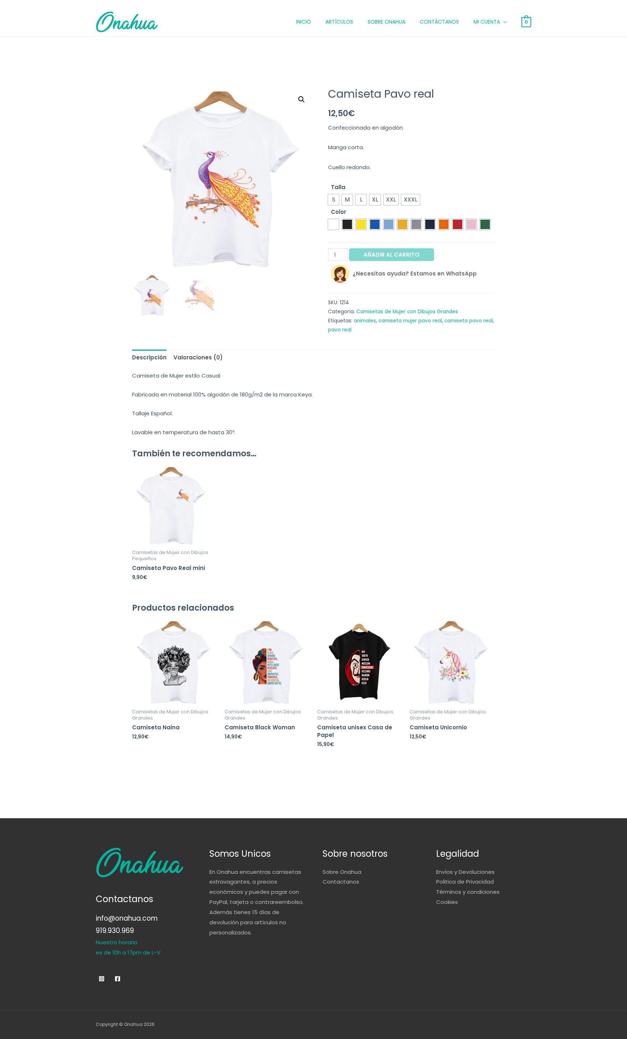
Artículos (339, 21)
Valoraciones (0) (198, 357)
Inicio (303, 21)
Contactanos (341, 881)
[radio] (333, 199)
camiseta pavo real (468, 320)
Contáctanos (439, 21)
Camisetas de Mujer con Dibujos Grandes (407, 311)
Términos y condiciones (468, 892)
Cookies (447, 902)
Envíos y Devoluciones (465, 872)
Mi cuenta (487, 21)
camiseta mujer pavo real (410, 320)
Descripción (149, 357)
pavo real (340, 329)
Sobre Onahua (386, 21)
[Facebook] (117, 979)
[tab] (149, 357)
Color (338, 212)
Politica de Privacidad (465, 881)
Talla (338, 187)
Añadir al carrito (391, 254)
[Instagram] (101, 979)
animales (365, 320)
